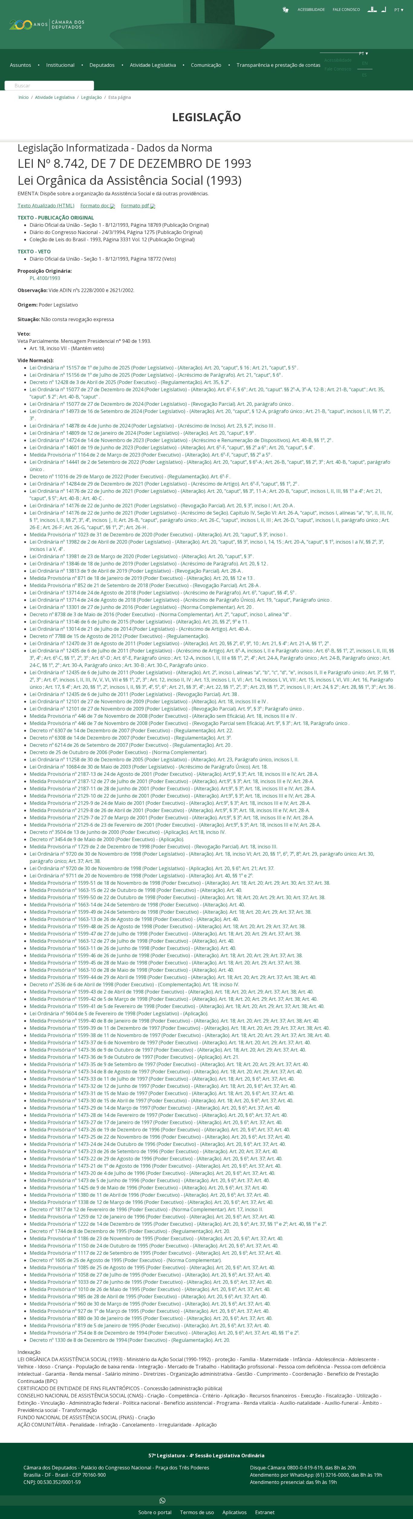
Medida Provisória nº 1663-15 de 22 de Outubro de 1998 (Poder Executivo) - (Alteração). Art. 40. (136, 890)
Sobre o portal (154, 1512)
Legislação (91, 97)
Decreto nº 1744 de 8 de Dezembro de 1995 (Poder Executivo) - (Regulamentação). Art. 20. (130, 1231)
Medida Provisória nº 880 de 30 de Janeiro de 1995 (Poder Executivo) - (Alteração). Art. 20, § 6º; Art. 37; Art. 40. (151, 1318)
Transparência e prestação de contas (278, 65)
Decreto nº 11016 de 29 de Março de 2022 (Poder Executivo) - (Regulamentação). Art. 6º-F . (130, 476)
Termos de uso (197, 1512)
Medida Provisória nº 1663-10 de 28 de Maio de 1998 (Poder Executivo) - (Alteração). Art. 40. (132, 970)
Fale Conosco (346, 9)
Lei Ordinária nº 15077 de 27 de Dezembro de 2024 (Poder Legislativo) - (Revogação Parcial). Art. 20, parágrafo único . (161, 404)
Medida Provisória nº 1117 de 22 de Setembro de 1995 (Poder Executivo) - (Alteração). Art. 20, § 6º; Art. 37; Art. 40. (155, 1253)
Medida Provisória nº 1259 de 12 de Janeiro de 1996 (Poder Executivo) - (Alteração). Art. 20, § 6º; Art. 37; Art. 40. (152, 1216)
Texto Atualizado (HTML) (46, 205)
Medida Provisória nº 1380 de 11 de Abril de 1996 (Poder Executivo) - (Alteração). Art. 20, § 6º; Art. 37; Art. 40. (149, 1195)
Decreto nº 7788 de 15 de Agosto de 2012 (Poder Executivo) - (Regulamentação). (119, 636)
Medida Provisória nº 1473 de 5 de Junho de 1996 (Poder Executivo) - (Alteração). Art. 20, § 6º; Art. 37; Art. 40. (150, 1180)
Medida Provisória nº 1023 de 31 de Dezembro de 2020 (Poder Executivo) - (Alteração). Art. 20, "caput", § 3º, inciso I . (159, 534)
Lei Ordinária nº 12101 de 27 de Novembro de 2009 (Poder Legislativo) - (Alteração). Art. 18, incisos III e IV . (149, 701)
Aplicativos (235, 1512)
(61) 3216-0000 (332, 1475)
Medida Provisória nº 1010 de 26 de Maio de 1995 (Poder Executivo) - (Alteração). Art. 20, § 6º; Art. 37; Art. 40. (150, 1289)
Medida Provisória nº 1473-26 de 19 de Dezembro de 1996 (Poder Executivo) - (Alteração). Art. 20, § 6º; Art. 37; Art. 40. (160, 1129)
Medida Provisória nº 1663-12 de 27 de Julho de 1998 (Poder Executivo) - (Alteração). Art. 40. (132, 941)
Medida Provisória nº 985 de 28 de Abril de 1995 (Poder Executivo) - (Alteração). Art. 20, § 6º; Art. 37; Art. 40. (148, 1296)
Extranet (265, 1512)
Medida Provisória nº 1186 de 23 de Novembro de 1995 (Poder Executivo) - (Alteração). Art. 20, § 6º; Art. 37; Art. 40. (156, 1238)
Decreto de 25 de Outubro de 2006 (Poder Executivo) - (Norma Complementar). (118, 752)
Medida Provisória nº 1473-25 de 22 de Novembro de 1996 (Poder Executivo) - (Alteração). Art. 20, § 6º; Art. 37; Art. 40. (160, 1137)
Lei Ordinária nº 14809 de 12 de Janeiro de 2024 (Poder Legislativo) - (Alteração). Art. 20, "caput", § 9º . (143, 433)
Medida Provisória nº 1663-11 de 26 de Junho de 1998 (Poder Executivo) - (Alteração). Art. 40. (133, 948)
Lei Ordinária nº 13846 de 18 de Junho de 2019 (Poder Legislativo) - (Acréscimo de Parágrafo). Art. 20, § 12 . (149, 563)
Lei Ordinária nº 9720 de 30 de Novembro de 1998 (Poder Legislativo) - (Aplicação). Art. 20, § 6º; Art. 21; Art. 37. (152, 868)
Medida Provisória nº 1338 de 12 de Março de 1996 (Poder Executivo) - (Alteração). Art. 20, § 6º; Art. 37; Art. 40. (151, 1202)
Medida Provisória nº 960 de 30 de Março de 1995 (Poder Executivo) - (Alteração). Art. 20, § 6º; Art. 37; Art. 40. (150, 1303)
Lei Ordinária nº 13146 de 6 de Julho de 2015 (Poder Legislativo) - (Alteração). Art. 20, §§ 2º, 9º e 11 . (139, 621)
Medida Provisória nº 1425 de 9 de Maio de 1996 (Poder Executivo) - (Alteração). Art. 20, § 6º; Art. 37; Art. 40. (149, 1187)
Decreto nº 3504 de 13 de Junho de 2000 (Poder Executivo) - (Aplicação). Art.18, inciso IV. (128, 832)
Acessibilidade (311, 9)
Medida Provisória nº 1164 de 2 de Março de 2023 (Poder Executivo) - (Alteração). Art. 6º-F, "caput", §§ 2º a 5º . (151, 454)
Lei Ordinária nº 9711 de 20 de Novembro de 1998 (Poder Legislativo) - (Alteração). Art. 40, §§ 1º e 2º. (141, 875)
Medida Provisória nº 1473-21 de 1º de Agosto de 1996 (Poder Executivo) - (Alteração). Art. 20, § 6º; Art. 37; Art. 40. (155, 1166)
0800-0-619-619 (305, 1467)
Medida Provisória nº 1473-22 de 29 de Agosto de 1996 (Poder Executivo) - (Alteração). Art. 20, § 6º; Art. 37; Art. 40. (156, 1158)
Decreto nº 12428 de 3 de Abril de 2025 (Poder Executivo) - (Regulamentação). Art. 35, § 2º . (130, 382)
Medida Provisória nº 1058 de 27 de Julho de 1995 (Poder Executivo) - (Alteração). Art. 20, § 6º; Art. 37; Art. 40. (150, 1274)
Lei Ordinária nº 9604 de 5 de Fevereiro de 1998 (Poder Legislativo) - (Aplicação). (119, 1013)
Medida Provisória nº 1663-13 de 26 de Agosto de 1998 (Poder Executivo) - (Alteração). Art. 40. (134, 919)
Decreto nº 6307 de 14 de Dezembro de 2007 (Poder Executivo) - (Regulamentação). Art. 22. (131, 730)
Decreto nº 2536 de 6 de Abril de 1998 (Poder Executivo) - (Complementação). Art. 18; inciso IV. (134, 984)
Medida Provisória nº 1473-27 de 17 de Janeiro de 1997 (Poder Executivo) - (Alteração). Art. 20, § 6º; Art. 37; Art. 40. (156, 1122)
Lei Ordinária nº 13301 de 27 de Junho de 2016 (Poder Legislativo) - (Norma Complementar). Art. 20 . (142, 607)
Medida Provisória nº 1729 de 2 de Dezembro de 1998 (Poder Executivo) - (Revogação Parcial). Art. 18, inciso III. (153, 846)
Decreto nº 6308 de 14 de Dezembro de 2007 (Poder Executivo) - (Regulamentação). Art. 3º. (131, 737)
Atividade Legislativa (153, 65)
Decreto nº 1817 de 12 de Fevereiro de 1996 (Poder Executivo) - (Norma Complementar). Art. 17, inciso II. (146, 1209)
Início (23, 97)
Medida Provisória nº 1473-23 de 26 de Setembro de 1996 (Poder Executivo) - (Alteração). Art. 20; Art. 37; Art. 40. (154, 1151)
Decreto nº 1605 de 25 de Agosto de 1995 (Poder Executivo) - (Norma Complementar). (126, 1260)
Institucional (60, 65)
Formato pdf (135, 205)
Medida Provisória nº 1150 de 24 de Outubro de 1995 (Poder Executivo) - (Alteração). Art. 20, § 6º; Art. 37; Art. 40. (154, 1245)
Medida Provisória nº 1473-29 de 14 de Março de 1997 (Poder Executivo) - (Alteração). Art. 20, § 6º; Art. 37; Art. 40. (155, 1107)
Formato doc (95, 205)
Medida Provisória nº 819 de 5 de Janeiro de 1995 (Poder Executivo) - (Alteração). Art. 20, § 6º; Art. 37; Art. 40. (150, 1325)
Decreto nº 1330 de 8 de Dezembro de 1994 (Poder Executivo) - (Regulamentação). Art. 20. (130, 1340)
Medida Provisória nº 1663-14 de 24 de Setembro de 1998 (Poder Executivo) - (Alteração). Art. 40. (137, 904)
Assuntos (20, 65)
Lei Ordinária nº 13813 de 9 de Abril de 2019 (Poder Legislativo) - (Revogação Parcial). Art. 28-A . (136, 571)
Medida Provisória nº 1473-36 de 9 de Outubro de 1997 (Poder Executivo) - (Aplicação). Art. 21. (134, 1057)
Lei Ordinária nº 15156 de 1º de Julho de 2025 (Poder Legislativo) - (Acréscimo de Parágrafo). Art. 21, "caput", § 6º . (156, 375)
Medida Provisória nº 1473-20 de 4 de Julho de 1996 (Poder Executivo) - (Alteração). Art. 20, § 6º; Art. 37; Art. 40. (152, 1173)
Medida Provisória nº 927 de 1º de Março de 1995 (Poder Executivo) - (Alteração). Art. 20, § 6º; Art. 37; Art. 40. (149, 1311)
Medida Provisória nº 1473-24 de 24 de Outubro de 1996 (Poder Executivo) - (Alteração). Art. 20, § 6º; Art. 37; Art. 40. (158, 1144)
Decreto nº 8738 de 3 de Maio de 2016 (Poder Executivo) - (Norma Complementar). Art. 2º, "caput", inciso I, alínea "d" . (160, 614)
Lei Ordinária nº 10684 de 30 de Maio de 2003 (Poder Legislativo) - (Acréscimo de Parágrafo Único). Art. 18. (149, 766)
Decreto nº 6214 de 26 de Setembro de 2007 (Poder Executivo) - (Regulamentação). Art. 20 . (131, 745)
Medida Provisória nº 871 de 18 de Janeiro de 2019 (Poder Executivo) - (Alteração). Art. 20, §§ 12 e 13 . (142, 578)
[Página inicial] (47, 24)
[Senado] (384, 9)
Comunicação (206, 65)
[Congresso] (372, 9)
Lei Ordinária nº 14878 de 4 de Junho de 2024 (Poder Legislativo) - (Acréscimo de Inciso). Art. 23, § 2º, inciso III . (152, 425)
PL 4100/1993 (45, 278)
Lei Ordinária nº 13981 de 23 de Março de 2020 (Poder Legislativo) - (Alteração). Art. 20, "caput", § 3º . (142, 556)
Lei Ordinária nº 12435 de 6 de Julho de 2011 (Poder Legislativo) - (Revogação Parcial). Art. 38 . (134, 694)
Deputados (102, 65)
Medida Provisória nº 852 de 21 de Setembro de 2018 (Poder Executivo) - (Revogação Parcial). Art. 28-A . (145, 585)
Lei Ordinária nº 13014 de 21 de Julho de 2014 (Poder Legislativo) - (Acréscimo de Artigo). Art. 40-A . (140, 629)
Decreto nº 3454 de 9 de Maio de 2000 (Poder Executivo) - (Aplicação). (107, 839)
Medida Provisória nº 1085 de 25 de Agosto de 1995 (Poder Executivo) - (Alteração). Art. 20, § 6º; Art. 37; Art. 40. (152, 1267)
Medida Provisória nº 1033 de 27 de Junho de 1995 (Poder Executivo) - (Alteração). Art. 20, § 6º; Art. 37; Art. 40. (151, 1282)
